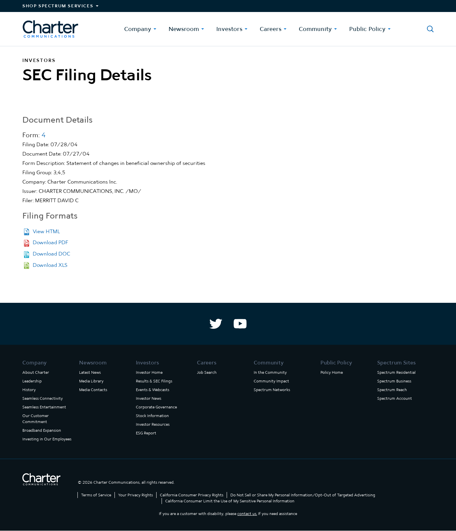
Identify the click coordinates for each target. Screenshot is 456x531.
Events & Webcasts (152, 389)
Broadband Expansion (41, 430)
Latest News (90, 372)
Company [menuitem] (137, 28)
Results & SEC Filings (154, 381)
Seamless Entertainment (44, 407)
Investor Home (149, 372)
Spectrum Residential (396, 372)
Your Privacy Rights (135, 495)
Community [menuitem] (315, 28)
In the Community (270, 372)
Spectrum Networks (272, 389)
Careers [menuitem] (270, 28)
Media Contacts (93, 389)
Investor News (148, 398)
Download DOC (51, 254)
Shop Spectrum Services (57, 5)
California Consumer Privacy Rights (191, 495)
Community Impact (271, 381)
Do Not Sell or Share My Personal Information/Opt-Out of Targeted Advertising (302, 495)
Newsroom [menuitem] (184, 28)
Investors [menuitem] (229, 28)
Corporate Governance (156, 407)
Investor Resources (153, 424)
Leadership (32, 381)
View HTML (46, 231)
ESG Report (146, 433)
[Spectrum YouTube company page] (240, 324)
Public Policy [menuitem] (367, 28)
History (29, 389)
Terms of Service (96, 495)
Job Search (207, 372)
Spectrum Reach (392, 389)
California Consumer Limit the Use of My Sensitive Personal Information (229, 501)
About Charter (35, 372)
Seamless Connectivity (42, 398)
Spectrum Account (394, 398)
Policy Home (331, 372)
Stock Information (152, 415)
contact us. (247, 513)
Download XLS (50, 265)
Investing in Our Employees (46, 439)
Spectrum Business (394, 381)
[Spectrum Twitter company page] (215, 324)
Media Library (91, 381)
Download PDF (50, 242)
